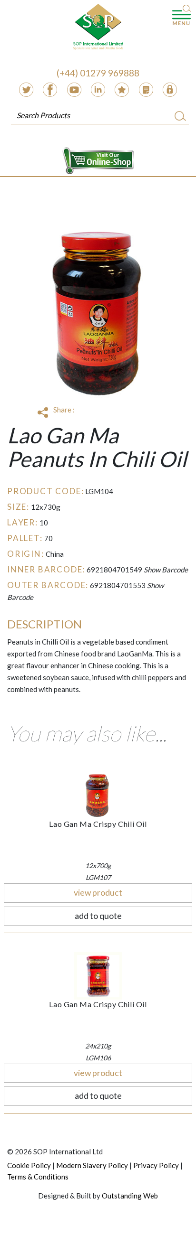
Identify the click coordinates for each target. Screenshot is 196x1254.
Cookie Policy (29, 1165)
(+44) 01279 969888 (98, 72)
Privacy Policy (156, 1165)
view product (98, 893)
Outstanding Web (130, 1195)
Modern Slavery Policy (92, 1165)
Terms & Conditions (38, 1176)
